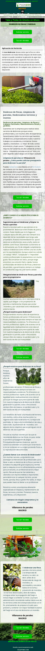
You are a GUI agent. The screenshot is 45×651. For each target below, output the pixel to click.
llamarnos (13, 167)
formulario (36, 167)
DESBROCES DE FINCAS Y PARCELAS (22, 24)
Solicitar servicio (22, 32)
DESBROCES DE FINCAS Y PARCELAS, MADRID (22, 1)
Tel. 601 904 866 (22, 40)
